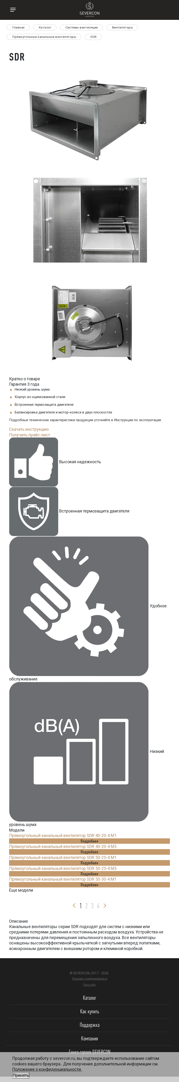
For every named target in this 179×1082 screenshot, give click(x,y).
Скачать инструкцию (29, 429)
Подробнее (89, 841)
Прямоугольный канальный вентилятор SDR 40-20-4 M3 (63, 846)
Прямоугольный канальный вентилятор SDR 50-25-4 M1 (63, 857)
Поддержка (90, 1025)
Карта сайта (89, 984)
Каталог (89, 998)
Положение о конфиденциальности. (47, 1072)
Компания (89, 1038)
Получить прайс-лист (29, 434)
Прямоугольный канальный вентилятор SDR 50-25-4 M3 (63, 868)
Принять (21, 1075)
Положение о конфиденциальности (89, 978)
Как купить (89, 1011)
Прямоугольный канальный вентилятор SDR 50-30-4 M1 (63, 879)
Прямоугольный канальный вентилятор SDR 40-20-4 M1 (63, 835)
